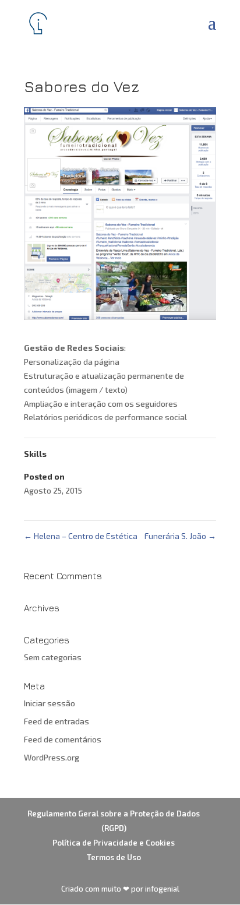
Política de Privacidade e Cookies (113, 842)
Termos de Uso (114, 857)
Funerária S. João (180, 536)
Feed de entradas (56, 721)
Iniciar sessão (49, 703)
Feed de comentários (62, 739)
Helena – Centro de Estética (80, 536)
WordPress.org (51, 757)
